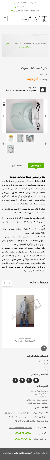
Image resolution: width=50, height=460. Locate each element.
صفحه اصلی (41, 43)
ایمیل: (40, 427)
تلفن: (40, 433)
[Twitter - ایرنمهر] (22, 380)
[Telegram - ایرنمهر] (15, 380)
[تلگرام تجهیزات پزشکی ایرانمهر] (36, 380)
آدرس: (42, 412)
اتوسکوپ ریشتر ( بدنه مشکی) (37, 400)
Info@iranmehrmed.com (28, 10)
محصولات (27, 43)
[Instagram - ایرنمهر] (29, 380)
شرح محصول (36, 165)
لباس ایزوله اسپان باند (25, 338)
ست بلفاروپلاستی (41, 394)
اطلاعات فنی (17, 165)
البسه (16, 43)
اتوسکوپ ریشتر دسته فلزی (38, 403)
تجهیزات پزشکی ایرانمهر (22, 453)
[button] (3, 116)
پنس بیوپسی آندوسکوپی (39, 390)
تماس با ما (44, 366)
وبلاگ (46, 370)
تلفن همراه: (38, 439)
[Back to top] (44, 348)
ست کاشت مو (43, 397)
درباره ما (45, 363)
